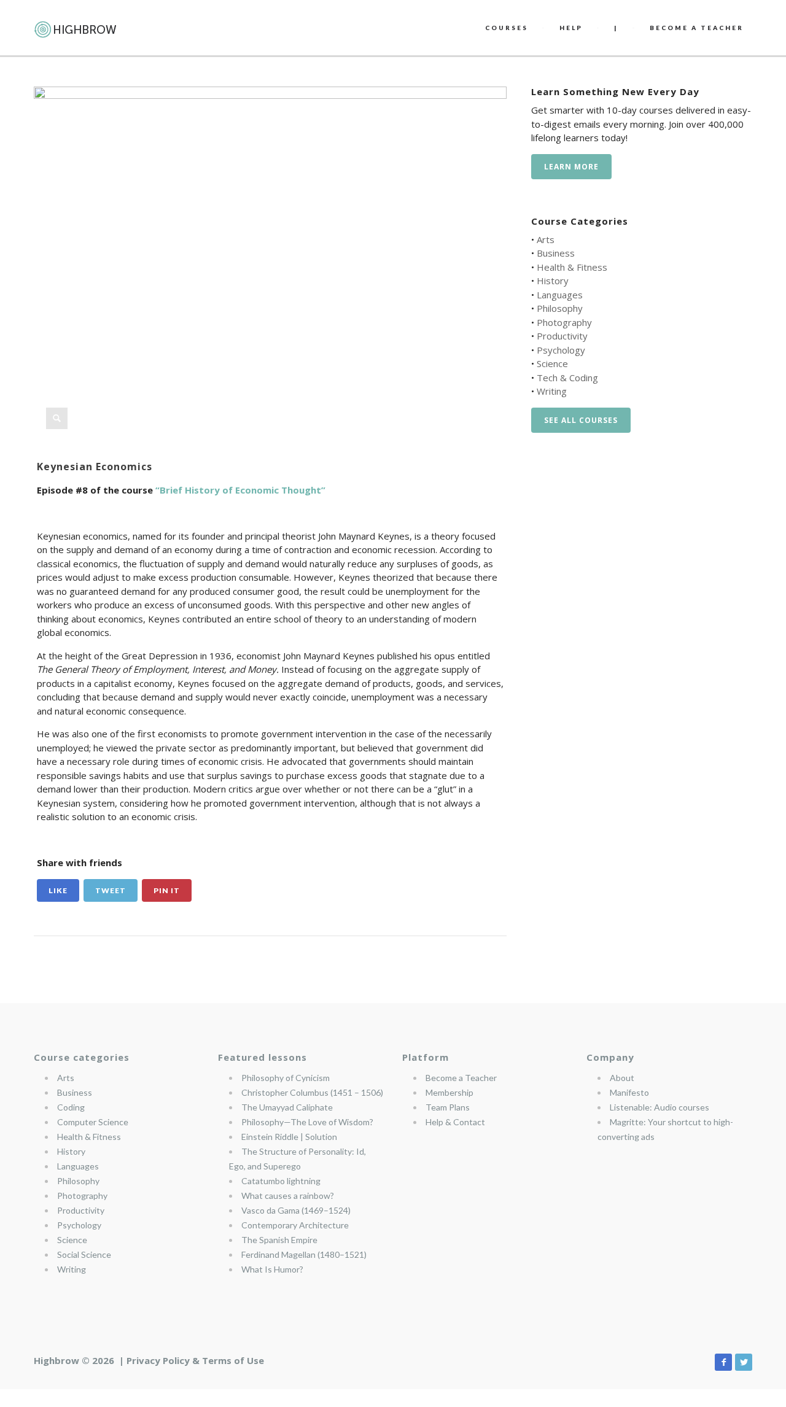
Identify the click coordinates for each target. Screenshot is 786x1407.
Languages (560, 295)
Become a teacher (697, 27)
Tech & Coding (567, 377)
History (553, 280)
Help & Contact (455, 1122)
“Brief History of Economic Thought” (240, 490)
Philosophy (560, 308)
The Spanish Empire (279, 1240)
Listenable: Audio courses (659, 1107)
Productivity (562, 336)
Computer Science (92, 1122)
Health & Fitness (572, 267)
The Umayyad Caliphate (287, 1107)
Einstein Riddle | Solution (289, 1136)
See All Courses (581, 420)
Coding (71, 1107)
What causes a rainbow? (287, 1195)
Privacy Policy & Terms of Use (195, 1360)
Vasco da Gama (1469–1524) (296, 1210)
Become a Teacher (461, 1077)
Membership (449, 1092)
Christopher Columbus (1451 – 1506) (312, 1092)
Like (58, 890)
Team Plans (448, 1107)
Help (571, 27)
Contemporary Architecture (295, 1225)
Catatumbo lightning (281, 1181)
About (622, 1077)
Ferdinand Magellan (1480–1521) (304, 1254)
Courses (506, 27)
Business (556, 253)
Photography (564, 322)
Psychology (561, 350)
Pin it (167, 890)
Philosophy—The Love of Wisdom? (307, 1122)
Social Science (84, 1254)
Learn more (571, 166)
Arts (545, 239)
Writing (552, 391)
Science (552, 363)
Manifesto (629, 1092)
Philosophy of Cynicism (285, 1077)
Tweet (110, 890)
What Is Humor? (272, 1269)
